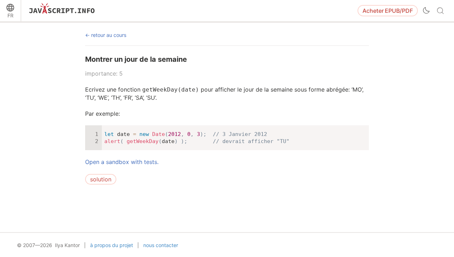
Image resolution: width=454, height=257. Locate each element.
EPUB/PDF (387, 10)
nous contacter (160, 245)
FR (10, 15)
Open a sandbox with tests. (122, 161)
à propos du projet (111, 245)
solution (100, 179)
